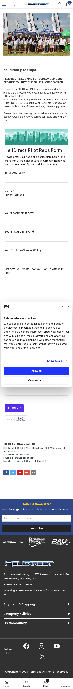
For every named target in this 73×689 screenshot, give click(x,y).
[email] (33, 472)
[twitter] (13, 472)
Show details (54, 360)
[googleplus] (27, 472)
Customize (34, 380)
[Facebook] (26, 646)
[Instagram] (41, 646)
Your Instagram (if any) (19, 231)
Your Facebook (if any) (19, 213)
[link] (26, 683)
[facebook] (6, 472)
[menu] (4, 4)
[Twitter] (42, 656)
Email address (15, 172)
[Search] (13, 4)
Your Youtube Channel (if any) (24, 250)
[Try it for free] (36, 419)
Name (9, 191)
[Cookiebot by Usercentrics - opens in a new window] (48, 306)
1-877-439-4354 (23, 584)
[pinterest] (20, 472)
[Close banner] (68, 306)
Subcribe (36, 528)
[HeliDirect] (13, 542)
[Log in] (59, 4)
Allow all (36, 370)
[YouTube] (56, 646)
